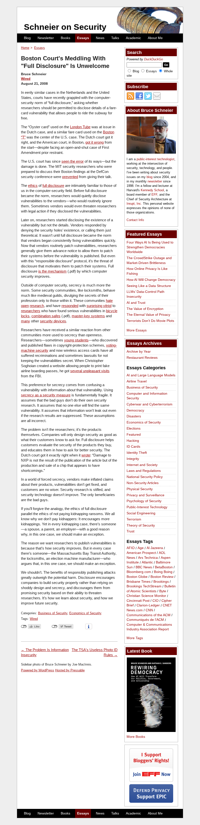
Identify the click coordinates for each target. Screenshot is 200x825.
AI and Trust (136, 303)
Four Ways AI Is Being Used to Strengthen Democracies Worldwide (150, 247)
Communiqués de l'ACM (145, 620)
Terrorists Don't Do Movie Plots (150, 321)
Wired (25, 79)
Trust (130, 531)
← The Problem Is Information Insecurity (45, 652)
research (37, 306)
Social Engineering (141, 513)
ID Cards (133, 446)
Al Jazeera (155, 548)
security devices (53, 321)
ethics (33, 185)
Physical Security (140, 489)
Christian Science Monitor (146, 596)
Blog (27, 38)
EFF (154, 194)
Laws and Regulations (144, 471)
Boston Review (161, 577)
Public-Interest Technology (147, 507)
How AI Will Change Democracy (151, 280)
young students (76, 340)
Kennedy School (152, 190)
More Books (136, 737)
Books (65, 38)
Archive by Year (139, 351)
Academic (133, 38)
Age (141, 548)
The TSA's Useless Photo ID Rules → (95, 652)
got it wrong (94, 142)
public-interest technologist (155, 159)
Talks (115, 38)
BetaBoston (164, 567)
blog (149, 177)
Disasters (134, 416)
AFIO (131, 548)
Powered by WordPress (37, 670)
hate (109, 300)
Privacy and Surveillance (145, 495)
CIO (155, 601)
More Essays (137, 330)
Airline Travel (137, 381)
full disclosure (53, 185)
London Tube (80, 127)
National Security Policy (145, 477)
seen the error (72, 161)
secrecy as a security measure (45, 395)
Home (25, 48)
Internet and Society (142, 465)
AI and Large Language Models (151, 375)
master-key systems (88, 316)
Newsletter (46, 38)
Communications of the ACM (148, 615)
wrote (85, 455)
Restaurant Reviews (142, 358)
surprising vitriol (99, 306)
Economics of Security (85, 613)
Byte (162, 591)
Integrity (133, 459)
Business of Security (52, 613)
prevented (70, 177)
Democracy (135, 410)
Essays (83, 38)
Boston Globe (137, 577)
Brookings (161, 581)
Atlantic (147, 562)
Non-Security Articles (143, 483)
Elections (133, 428)
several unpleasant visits (90, 371)
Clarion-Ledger (148, 605)
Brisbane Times (138, 581)
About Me (155, 38)
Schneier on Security (65, 27)
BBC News (144, 567)
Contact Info (135, 220)
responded (69, 306)
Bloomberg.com (139, 572)
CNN (149, 610)
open (25, 306)
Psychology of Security (144, 501)
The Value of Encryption (145, 309)
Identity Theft (137, 453)
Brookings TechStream (144, 586)
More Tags (135, 638)
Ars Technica (148, 558)
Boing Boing (163, 572)
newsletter (155, 181)
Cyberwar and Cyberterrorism (149, 404)
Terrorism (134, 519)
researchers (30, 311)
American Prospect (141, 553)
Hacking (133, 441)
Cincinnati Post (138, 601)
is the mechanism (52, 271)
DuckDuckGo (153, 59)
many (25, 321)
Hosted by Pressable (70, 670)
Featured (134, 434)
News (100, 38)
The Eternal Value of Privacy (148, 315)
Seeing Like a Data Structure (149, 286)
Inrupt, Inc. (134, 203)
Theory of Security (141, 525)
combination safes (45, 316)
